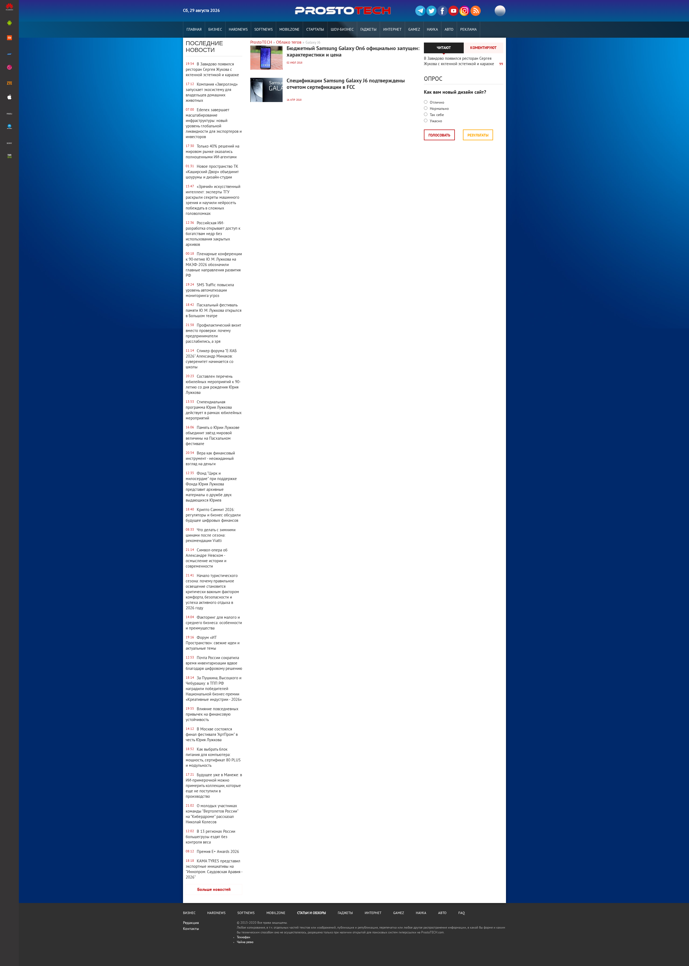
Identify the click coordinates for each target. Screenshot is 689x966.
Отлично (436, 102)
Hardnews (238, 29)
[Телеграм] (420, 10)
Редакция (191, 923)
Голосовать (439, 135)
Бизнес (215, 29)
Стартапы (315, 29)
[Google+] (464, 10)
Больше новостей (214, 889)
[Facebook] (442, 10)
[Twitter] (431, 10)
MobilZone (289, 29)
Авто (449, 29)
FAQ (461, 913)
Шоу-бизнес (342, 29)
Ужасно (435, 121)
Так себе (436, 115)
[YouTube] (453, 10)
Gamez (414, 29)
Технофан (243, 938)
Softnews (263, 29)
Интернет (392, 29)
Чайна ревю (245, 942)
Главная (194, 29)
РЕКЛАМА (468, 29)
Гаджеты (368, 29)
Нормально (439, 109)
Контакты (191, 929)
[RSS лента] (475, 10)
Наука (432, 29)
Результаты (477, 135)
